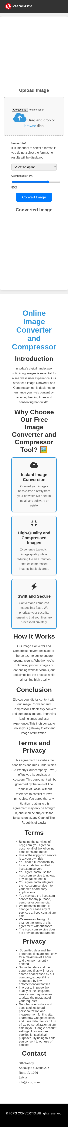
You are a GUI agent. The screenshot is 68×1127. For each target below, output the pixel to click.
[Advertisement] (34, 54)
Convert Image (34, 197)
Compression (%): (22, 175)
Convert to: (18, 142)
